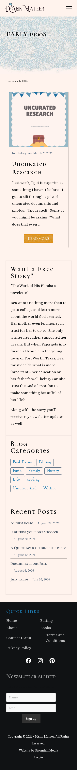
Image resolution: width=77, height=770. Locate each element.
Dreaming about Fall (28, 563)
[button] (69, 8)
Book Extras (22, 462)
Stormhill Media (46, 750)
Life (16, 480)
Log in (38, 757)
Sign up (31, 719)
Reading (33, 480)
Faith (17, 471)
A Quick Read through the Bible (38, 547)
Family (34, 471)
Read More (38, 239)
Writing (49, 488)
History (21, 153)
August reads (22, 523)
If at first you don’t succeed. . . (36, 532)
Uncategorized (25, 488)
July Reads (19, 579)
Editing (45, 462)
